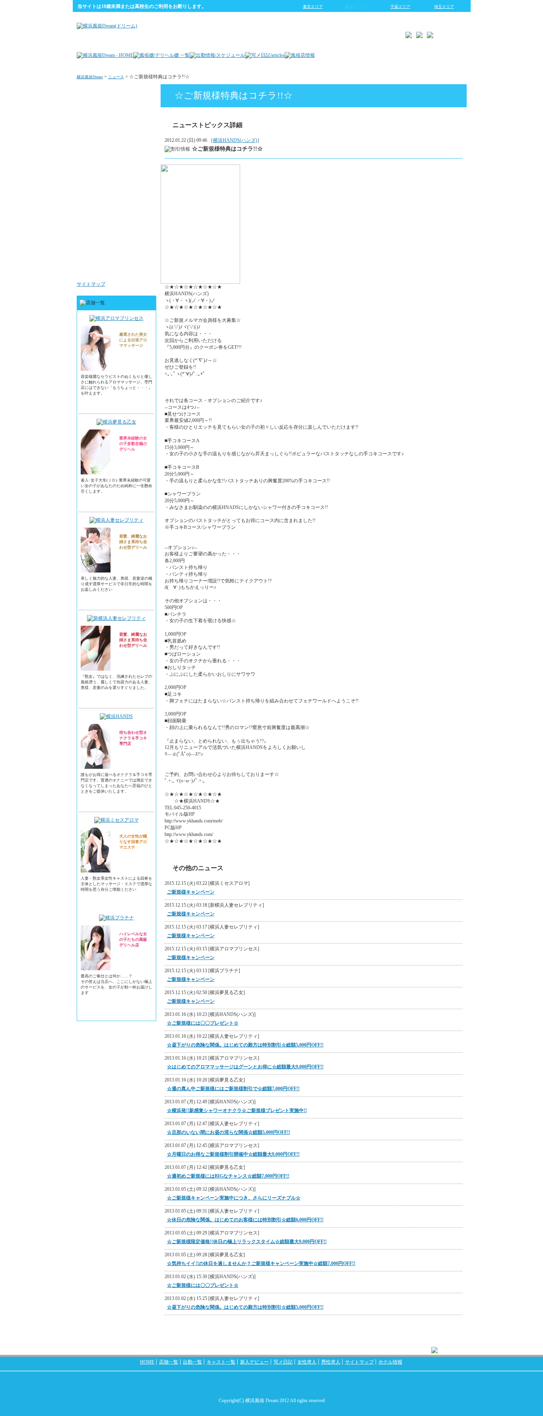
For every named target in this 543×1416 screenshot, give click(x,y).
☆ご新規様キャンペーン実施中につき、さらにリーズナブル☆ (234, 1198)
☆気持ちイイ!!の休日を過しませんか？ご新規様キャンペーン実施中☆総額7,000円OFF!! (261, 1263)
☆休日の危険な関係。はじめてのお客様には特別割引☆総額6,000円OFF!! (245, 1220)
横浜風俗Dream (90, 77)
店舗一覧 (168, 1362)
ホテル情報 (390, 1362)
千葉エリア (400, 6)
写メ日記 (283, 1362)
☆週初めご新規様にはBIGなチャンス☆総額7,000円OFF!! (228, 1176)
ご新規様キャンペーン (191, 892)
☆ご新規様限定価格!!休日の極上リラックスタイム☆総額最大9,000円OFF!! (247, 1241)
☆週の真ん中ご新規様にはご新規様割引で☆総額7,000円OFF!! (233, 1088)
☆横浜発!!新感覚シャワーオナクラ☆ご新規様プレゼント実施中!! (237, 1110)
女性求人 (139, 220)
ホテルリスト (134, 172)
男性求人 (139, 268)
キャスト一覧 (221, 1362)
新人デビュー (254, 1362)
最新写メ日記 (134, 125)
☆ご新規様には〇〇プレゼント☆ (203, 1023)
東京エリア (313, 6)
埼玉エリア (444, 6)
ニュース (116, 77)
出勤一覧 (192, 1362)
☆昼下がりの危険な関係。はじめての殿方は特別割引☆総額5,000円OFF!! (245, 1045)
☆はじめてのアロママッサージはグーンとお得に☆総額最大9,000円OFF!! (245, 1067)
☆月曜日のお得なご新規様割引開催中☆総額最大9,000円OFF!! (233, 1154)
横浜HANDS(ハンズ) (235, 140)
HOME (147, 1362)
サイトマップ (91, 284)
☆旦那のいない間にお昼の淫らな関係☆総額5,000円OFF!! (228, 1132)
